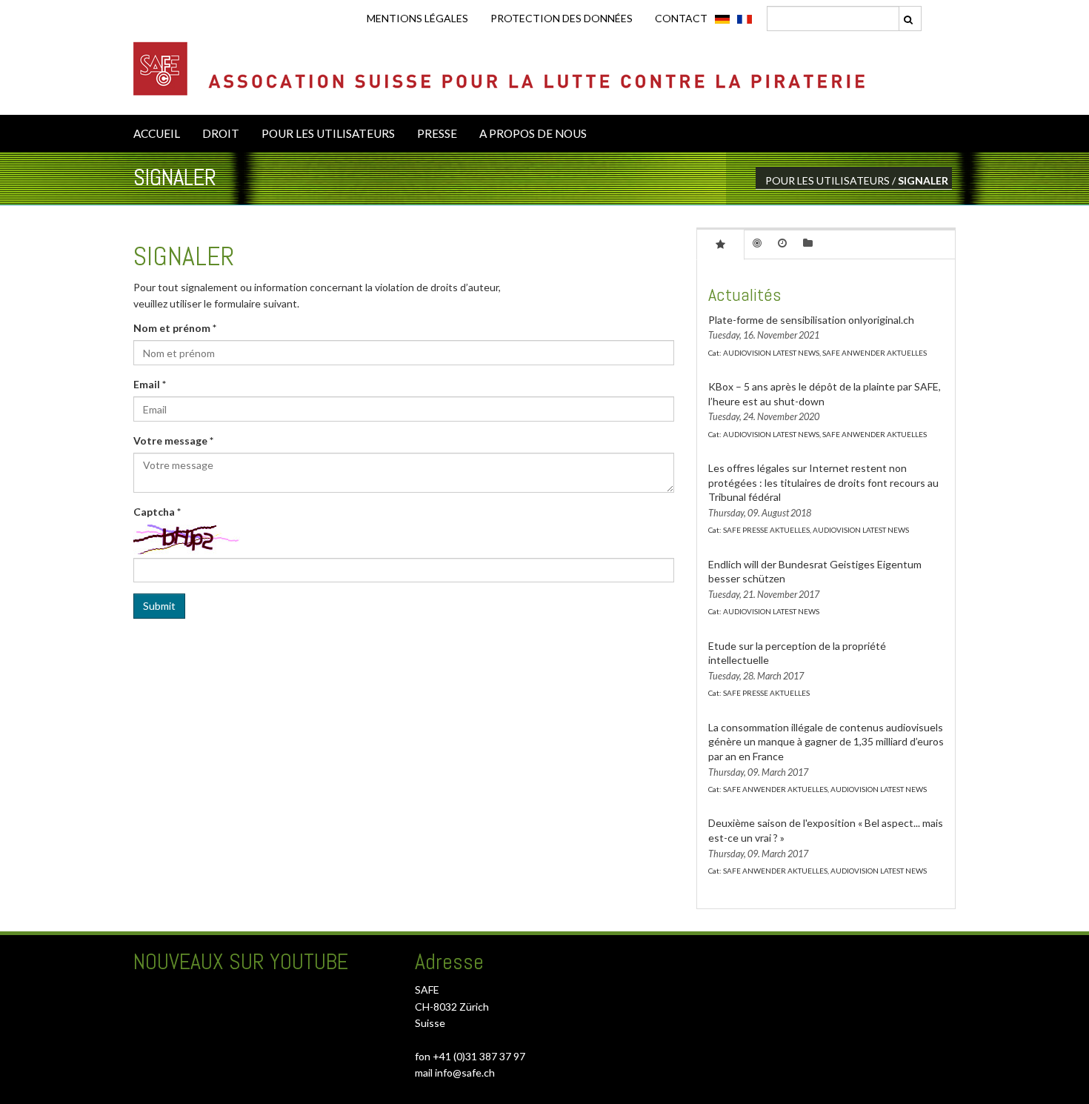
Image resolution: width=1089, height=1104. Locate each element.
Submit (159, 605)
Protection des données (561, 18)
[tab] (720, 243)
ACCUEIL (156, 133)
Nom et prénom (174, 328)
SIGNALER (923, 180)
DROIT (220, 133)
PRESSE (437, 133)
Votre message (173, 440)
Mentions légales (417, 18)
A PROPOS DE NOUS (533, 133)
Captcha (157, 511)
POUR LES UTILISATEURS (328, 133)
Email (149, 384)
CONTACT (681, 18)
